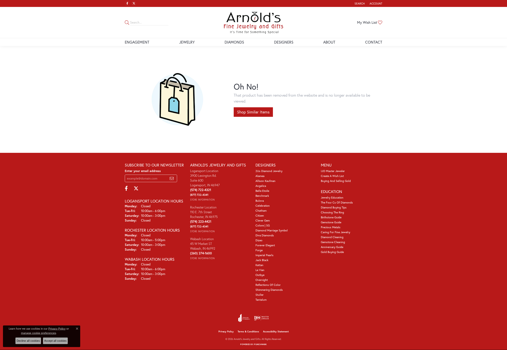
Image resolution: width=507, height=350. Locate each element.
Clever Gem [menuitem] (262, 220)
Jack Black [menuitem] (261, 260)
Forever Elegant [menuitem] (265, 245)
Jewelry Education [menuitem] (332, 197)
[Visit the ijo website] (261, 318)
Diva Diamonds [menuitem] (264, 235)
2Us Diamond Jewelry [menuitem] (268, 171)
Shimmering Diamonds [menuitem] (269, 290)
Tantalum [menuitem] (261, 299)
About (329, 42)
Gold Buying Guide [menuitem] (332, 252)
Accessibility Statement (276, 331)
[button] (359, 3)
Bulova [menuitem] (259, 201)
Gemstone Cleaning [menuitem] (333, 242)
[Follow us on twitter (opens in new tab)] (134, 3)
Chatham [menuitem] (261, 210)
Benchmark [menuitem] (262, 196)
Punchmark (260, 344)
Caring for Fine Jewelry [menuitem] (335, 232)
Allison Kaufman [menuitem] (265, 181)
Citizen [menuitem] (259, 215)
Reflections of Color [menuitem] (268, 285)
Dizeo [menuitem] (258, 240)
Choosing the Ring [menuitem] (332, 212)
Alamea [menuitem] (259, 176)
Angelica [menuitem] (260, 186)
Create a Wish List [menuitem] (332, 176)
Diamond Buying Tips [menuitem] (334, 207)
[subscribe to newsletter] (172, 178)
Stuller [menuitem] (259, 295)
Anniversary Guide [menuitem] (332, 247)
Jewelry (187, 42)
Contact (373, 42)
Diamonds (234, 42)
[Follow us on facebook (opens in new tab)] (127, 3)
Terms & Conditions (248, 331)
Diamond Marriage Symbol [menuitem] (271, 230)
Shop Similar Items (253, 112)
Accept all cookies (55, 340)
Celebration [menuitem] (262, 205)
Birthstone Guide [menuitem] (331, 217)
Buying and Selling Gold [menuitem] (336, 181)
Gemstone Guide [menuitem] (331, 222)
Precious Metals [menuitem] (330, 227)
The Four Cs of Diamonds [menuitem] (337, 202)
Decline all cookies (28, 340)
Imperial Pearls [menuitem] (264, 255)
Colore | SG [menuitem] (262, 225)
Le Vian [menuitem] (259, 270)
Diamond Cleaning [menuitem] (332, 237)
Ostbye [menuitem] (259, 275)
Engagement (137, 42)
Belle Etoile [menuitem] (262, 191)
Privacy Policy (226, 331)
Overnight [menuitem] (261, 280)
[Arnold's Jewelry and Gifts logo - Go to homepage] (253, 22)
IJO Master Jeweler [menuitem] (333, 171)
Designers (283, 42)
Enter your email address (143, 171)
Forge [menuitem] (259, 250)
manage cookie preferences (38, 333)
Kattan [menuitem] (259, 265)
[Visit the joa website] (244, 318)
